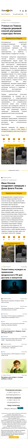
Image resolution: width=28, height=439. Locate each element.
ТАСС (7, 135)
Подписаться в (14, 38)
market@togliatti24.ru (13, 395)
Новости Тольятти (7, 20)
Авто (4, 321)
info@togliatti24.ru (13, 402)
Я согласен (14, 437)
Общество (5, 306)
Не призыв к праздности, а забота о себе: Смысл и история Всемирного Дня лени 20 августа (14, 129)
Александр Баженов (15, 22)
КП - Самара (17, 233)
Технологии (5, 313)
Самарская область (7, 177)
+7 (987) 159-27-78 (13, 392)
